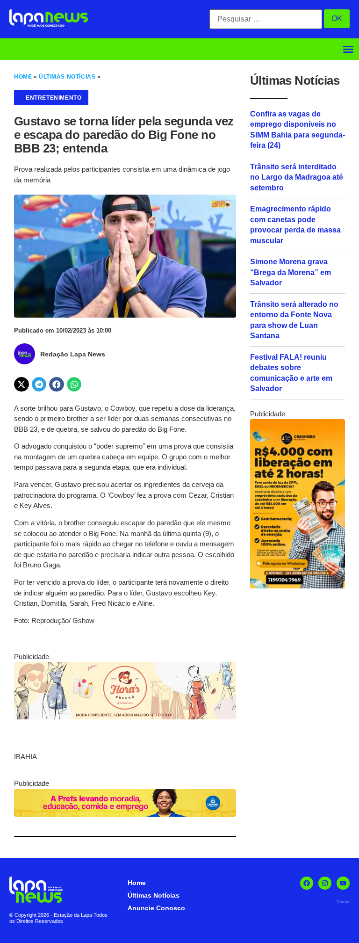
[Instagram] (324, 883)
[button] (348, 49)
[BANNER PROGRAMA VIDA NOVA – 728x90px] (125, 814)
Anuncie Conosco (156, 908)
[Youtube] (343, 883)
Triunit (343, 901)
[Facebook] (306, 883)
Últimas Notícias (67, 77)
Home (23, 77)
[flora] (125, 717)
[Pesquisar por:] (265, 19)
